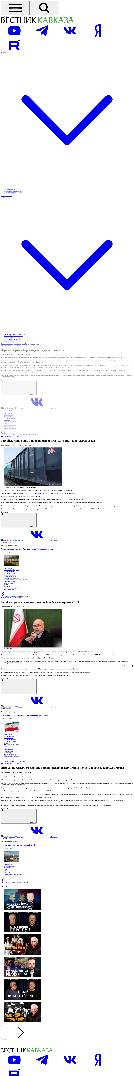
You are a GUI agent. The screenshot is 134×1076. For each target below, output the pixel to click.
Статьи (10, 196)
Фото (23, 344)
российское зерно (9, 589)
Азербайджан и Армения (12, 588)
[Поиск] (44, 8)
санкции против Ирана (11, 744)
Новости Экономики (10, 576)
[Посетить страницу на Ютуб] (14, 37)
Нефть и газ (8, 337)
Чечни (9, 820)
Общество (7, 416)
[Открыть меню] (15, 8)
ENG (5, 16)
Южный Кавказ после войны (13, 336)
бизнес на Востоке (10, 754)
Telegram (20, 408)
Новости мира (8, 415)
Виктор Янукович (10, 421)
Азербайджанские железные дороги (15, 580)
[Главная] (37, 23)
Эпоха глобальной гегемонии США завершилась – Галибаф (24, 715)
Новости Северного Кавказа (13, 191)
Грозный (7, 910)
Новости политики (10, 418)
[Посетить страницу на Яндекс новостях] (97, 37)
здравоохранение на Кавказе (13, 911)
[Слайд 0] (1, 1062)
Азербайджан (8, 583)
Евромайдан (8, 426)
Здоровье (32, 344)
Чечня (6, 906)
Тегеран (6, 746)
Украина (7, 420)
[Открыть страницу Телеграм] (42, 37)
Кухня (37, 344)
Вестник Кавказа (6, 345)
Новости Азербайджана (11, 570)
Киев (6, 423)
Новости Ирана (9, 736)
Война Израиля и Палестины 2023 (15, 334)
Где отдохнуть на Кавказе (12, 339)
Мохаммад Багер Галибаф (12, 756)
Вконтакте (53, 408)
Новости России (9, 571)
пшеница (7, 586)
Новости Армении (10, 573)
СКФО (6, 908)
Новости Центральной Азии (13, 193)
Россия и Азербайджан (11, 578)
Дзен (5, 408)
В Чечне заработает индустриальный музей (18, 882)
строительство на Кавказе (12, 913)
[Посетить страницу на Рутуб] (14, 51)
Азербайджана (36, 493)
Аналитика (4, 196)
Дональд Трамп (9, 749)
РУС (2, 16)
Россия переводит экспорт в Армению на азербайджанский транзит (27, 549)
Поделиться (32, 394)
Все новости (17, 345)
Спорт (19, 344)
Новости (12, 408)
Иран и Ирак (8, 752)
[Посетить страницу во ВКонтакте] (70, 37)
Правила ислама (9, 341)
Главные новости (9, 189)
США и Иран (8, 751)
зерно (6, 584)
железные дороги (9, 581)
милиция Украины (10, 428)
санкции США (9, 748)
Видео (27, 344)
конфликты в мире (10, 425)
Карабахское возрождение (9, 344)
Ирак (6, 743)
